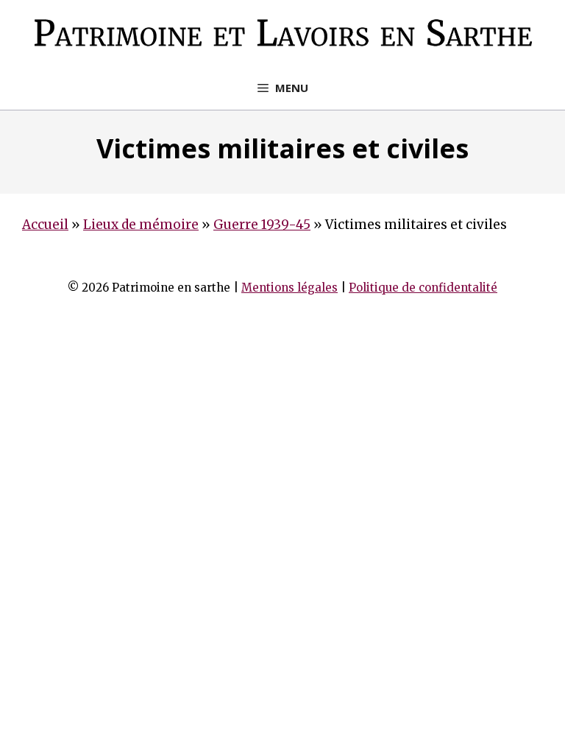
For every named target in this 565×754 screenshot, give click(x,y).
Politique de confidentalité (423, 288)
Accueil (45, 224)
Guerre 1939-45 (261, 224)
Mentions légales (289, 288)
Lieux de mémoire (141, 224)
